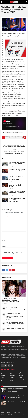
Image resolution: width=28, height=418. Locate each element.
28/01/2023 (11, 181)
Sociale (21, 375)
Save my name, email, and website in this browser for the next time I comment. (13, 253)
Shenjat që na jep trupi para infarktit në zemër (16, 328)
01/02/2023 (11, 166)
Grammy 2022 (9, 132)
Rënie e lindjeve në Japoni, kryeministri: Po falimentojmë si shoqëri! (16, 185)
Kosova (12, 372)
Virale (20, 380)
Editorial (3, 375)
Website (4, 246)
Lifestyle (12, 377)
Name (4, 234)
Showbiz (21, 373)
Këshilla (3, 380)
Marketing (9, 412)
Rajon (20, 372)
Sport (20, 377)
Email (4, 240)
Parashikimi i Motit (13, 380)
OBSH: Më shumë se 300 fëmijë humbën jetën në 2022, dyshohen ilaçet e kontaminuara (16, 178)
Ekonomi (3, 377)
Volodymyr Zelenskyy (17, 132)
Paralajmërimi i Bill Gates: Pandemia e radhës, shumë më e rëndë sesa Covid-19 (17, 171)
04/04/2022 (3, 15)
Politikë (12, 382)
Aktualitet (3, 372)
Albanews (3, 412)
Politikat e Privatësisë (17, 412)
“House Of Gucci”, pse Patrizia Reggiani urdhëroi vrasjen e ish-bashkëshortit (10, 300)
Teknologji (21, 379)
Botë (2, 373)
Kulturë (11, 373)
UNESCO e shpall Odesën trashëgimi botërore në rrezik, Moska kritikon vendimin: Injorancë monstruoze (17, 192)
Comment (5, 217)
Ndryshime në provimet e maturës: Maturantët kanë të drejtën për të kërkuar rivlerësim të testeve (16, 390)
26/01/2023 (11, 195)
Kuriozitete (12, 375)
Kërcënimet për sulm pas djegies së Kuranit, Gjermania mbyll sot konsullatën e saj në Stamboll (17, 163)
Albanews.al (6, 414)
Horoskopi (3, 379)
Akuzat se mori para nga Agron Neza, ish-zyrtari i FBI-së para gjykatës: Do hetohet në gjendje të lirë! (17, 200)
